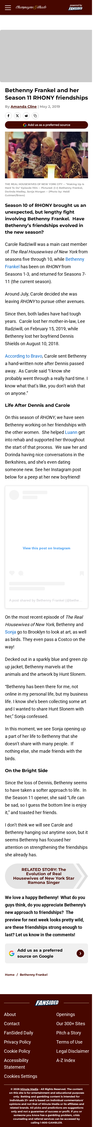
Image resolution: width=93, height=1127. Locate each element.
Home (10, 975)
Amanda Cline (24, 106)
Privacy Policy (17, 1042)
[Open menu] (8, 7)
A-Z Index (65, 1060)
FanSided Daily (18, 1032)
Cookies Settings (20, 1076)
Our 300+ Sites (70, 1023)
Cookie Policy (17, 1051)
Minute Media (29, 1089)
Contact (12, 1023)
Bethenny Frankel (34, 975)
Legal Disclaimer (72, 1051)
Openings (65, 1014)
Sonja (11, 632)
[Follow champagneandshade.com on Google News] (80, 953)
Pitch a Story (68, 1032)
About (10, 1014)
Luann (71, 432)
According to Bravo (23, 356)
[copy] (35, 115)
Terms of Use (69, 1042)
